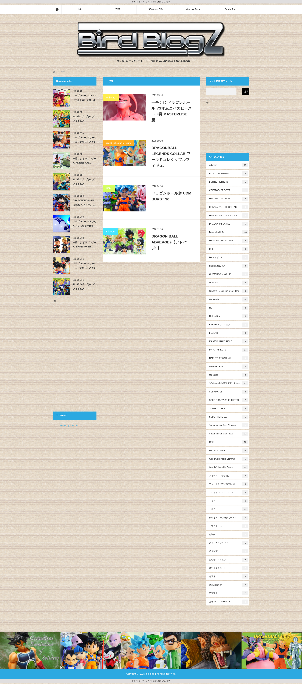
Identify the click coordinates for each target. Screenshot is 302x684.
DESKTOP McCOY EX (227, 198)
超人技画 (227, 551)
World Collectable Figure (118, 143)
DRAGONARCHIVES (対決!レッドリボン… (84, 202)
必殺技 (227, 534)
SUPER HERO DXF (227, 417)
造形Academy (227, 585)
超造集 (227, 576)
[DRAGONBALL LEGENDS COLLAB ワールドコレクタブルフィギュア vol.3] (124, 153)
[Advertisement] (67, 354)
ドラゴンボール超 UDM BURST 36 (171, 196)
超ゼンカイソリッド (227, 543)
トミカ (227, 501)
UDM (108, 188)
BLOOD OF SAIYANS (227, 173)
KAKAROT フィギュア (227, 324)
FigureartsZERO (227, 266)
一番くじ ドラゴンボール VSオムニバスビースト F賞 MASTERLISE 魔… (172, 111)
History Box (227, 316)
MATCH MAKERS (227, 350)
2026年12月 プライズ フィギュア (84, 118)
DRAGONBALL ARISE (227, 224)
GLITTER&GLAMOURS (227, 274)
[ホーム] (57, 9)
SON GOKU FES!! (227, 408)
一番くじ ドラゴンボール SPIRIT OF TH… (84, 244)
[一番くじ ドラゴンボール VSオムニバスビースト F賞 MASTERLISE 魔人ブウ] (124, 107)
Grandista (227, 282)
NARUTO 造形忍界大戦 (227, 358)
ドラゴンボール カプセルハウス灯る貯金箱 (84, 223)
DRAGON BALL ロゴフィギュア (227, 215)
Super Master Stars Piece (227, 434)
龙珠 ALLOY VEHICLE (227, 601)
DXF (227, 249)
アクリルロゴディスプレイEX (227, 484)
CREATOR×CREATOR (227, 190)
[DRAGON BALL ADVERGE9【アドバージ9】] (124, 241)
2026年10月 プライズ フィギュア (84, 286)
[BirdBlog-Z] (151, 55)
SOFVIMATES (227, 392)
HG (227, 308)
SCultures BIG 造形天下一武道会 (227, 383)
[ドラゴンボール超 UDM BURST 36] (124, 198)
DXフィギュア (227, 257)
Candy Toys (230, 9)
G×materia (227, 299)
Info (80, 9)
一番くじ (110, 97)
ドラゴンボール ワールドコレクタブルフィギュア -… (84, 140)
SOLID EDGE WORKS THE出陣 (227, 400)
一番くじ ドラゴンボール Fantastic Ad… (84, 160)
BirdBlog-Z (150, 673)
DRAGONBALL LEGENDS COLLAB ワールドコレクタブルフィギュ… (171, 156)
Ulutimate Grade (227, 450)
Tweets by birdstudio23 (71, 425)
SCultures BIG (155, 9)
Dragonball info (228, 232)
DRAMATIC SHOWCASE (227, 240)
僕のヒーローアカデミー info (227, 517)
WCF (118, 9)
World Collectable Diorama (227, 459)
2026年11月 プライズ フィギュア (84, 181)
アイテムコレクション (227, 475)
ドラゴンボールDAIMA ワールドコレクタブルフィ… (84, 98)
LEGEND (227, 333)
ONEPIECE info (227, 366)
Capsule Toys (193, 9)
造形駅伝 (227, 593)
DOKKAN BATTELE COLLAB (227, 207)
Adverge (110, 231)
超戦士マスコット (227, 568)
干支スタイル (227, 526)
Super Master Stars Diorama (227, 425)
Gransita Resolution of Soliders (227, 291)
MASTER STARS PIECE (227, 341)
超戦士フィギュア (227, 559)
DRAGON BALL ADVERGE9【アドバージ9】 (171, 242)
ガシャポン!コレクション (227, 492)
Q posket (227, 375)
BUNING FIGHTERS (227, 182)
